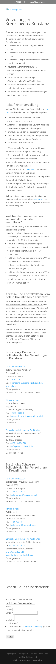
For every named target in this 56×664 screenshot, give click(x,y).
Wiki (15, 660)
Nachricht (10, 620)
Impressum (24, 660)
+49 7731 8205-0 (16, 413)
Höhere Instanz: (13, 400)
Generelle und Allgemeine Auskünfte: (23, 430)
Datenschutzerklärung (32, 626)
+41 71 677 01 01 (19, 2)
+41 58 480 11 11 (17, 521)
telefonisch (31, 169)
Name (9, 606)
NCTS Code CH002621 (15, 478)
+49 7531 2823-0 (16, 379)
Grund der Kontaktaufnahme (20, 599)
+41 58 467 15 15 (17, 545)
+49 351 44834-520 (17, 443)
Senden (10, 637)
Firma (9, 609)
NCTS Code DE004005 (15, 366)
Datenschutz (37, 660)
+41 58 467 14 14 (17, 491)
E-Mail (9, 613)
